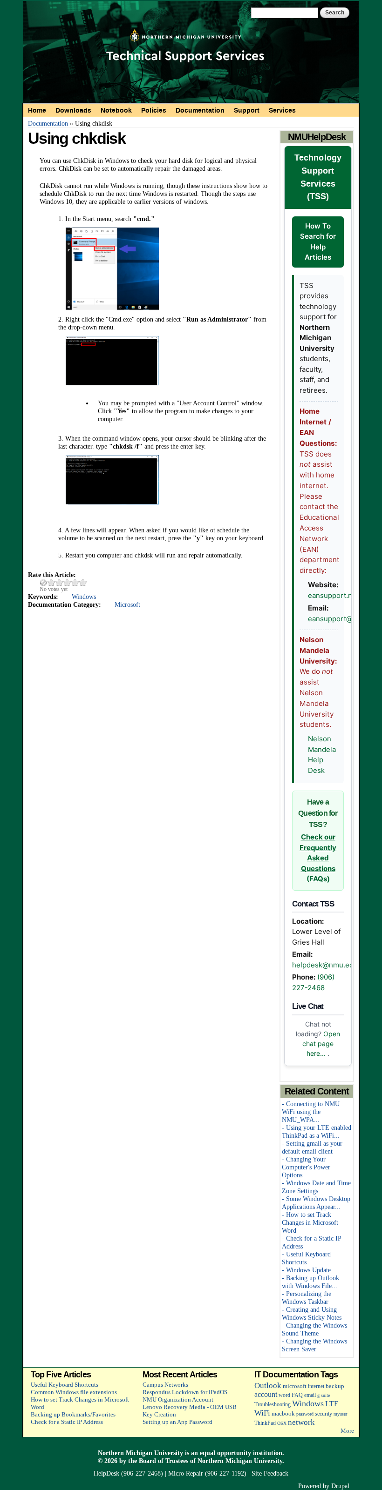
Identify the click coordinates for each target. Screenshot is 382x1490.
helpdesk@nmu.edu (325, 964)
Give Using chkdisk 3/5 (67, 582)
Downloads (73, 110)
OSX (281, 1423)
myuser (340, 1413)
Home (37, 110)
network (301, 1422)
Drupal (340, 1486)
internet (316, 1386)
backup (335, 1386)
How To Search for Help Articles (318, 241)
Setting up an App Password (177, 1421)
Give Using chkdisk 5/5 (83, 582)
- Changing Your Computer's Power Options (306, 1167)
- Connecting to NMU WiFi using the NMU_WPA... (311, 1111)
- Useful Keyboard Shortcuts (306, 1258)
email (310, 1395)
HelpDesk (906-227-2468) (128, 1473)
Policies (153, 110)
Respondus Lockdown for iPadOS (185, 1392)
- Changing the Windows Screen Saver (314, 1345)
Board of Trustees (163, 1460)
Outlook (267, 1385)
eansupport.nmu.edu (342, 595)
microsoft (295, 1386)
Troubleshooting (272, 1405)
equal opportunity (225, 1452)
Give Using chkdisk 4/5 (75, 582)
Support (246, 110)
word (284, 1395)
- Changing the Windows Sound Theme (314, 1329)
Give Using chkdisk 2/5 (59, 582)
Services (282, 110)
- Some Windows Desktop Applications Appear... (316, 1202)
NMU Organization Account (178, 1399)
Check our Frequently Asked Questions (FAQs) (318, 857)
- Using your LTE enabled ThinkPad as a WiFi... (316, 1131)
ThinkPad (265, 1423)
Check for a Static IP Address (67, 1421)
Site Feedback (270, 1473)
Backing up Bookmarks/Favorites (73, 1414)
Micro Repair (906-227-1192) (207, 1473)
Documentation (200, 110)
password (305, 1413)
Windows (84, 596)
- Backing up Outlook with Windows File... (310, 1281)
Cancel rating (44, 582)
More (347, 1430)
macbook (283, 1413)
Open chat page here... (321, 1043)
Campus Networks (165, 1384)
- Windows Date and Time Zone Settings (316, 1187)
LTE (332, 1404)
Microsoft (127, 604)
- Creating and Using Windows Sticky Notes (311, 1313)
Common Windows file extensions (74, 1392)
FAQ (297, 1395)
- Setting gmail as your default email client (312, 1147)
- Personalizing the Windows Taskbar (306, 1297)
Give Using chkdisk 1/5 (51, 582)
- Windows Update (306, 1270)
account (265, 1394)
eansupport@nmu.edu (345, 618)
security (323, 1414)
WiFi (262, 1413)
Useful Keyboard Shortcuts (64, 1384)
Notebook (116, 110)
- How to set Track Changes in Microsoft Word (310, 1222)
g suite (323, 1395)
